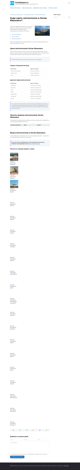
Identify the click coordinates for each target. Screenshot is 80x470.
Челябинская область (40, 14)
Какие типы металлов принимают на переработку (30, 59)
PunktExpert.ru (21, 3)
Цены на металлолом (16, 34)
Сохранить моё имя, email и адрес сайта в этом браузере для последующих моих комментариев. (29, 454)
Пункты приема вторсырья (16, 14)
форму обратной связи (34, 143)
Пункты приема (15, 36)
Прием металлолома (15, 7)
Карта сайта (66, 465)
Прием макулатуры (27, 7)
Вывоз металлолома (16, 38)
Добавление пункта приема (40, 7)
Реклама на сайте (53, 7)
